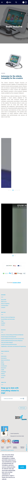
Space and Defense (5, 360)
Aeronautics (4, 358)
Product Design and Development (8, 336)
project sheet (17, 282)
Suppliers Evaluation (15, 447)
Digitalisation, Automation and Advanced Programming (13, 346)
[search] (16, 2)
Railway (3, 373)
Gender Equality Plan (14, 433)
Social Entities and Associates (8, 319)
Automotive (3, 356)
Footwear (3, 375)
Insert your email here (8, 398)
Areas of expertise (5, 303)
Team (2, 321)
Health (2, 369)
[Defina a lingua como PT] (26, 2)
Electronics (3, 367)
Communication (4, 305)
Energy (2, 364)
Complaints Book (9, 447)
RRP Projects (22, 407)
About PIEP (3, 299)
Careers (3, 325)
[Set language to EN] (23, 2)
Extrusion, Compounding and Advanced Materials (12, 334)
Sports (2, 377)
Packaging (3, 371)
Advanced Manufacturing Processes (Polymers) (12, 340)
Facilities (3, 323)
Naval (2, 362)
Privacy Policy (2, 447)
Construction (4, 365)
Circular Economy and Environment (9, 344)
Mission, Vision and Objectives (8, 317)
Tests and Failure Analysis (7, 342)
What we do (3, 301)
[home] (8, 2)
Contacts (3, 307)
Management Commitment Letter (17, 436)
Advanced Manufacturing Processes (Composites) (12, 338)
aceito (22, 467)
